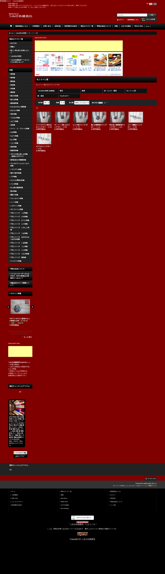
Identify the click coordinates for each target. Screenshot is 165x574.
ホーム (13, 491)
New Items (64, 498)
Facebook (24, 362)
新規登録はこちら (133, 19)
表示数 (40, 102)
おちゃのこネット (150, 483)
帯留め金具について (17, 269)
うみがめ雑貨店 (13, 362)
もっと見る (28, 337)
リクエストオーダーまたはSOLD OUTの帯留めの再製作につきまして (19, 276)
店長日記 (113, 498)
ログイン (121, 19)
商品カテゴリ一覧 (66, 491)
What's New (64, 501)
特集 (62, 495)
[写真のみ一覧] (101, 103)
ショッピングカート (17, 501)
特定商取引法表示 (16, 505)
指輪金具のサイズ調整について (19, 284)
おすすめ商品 (65, 505)
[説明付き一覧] (106, 103)
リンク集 (113, 505)
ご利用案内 (14, 495)
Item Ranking (65, 508)
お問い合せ (14, 498)
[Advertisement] (20, 351)
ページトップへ (152, 478)
